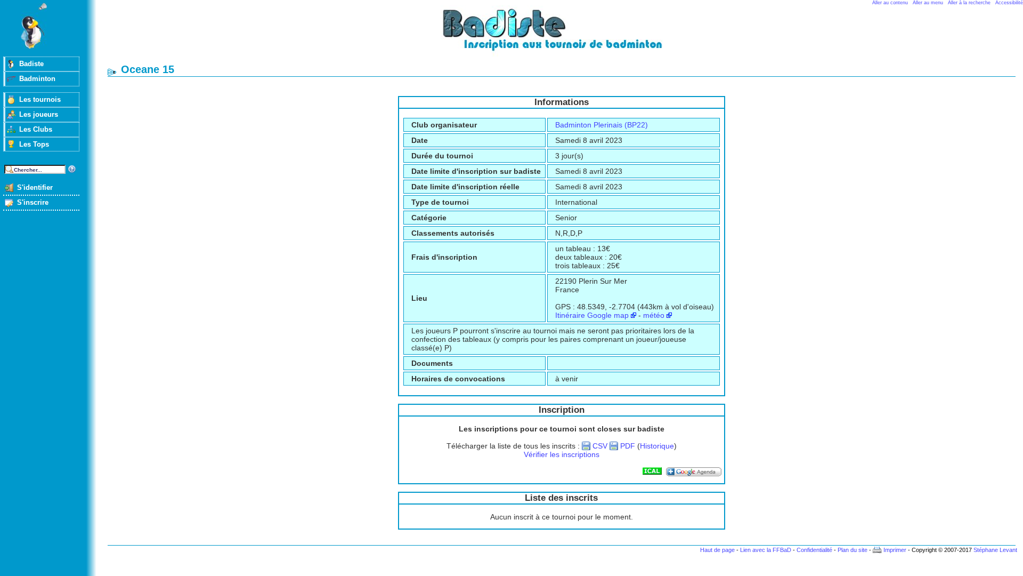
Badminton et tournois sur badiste (565, 35)
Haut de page (717, 550)
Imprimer (894, 550)
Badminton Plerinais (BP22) (601, 125)
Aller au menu (928, 2)
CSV (599, 446)
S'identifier (35, 187)
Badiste (31, 64)
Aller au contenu (890, 2)
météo (653, 315)
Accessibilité (1009, 2)
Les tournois (40, 99)
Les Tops (34, 144)
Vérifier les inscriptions (561, 454)
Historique (657, 446)
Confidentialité (814, 550)
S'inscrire (32, 202)
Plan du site (852, 550)
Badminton (37, 79)
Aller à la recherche (969, 2)
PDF (627, 446)
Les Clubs (35, 129)
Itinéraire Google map (592, 315)
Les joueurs (38, 114)
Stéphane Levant (995, 550)
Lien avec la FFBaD (765, 550)
